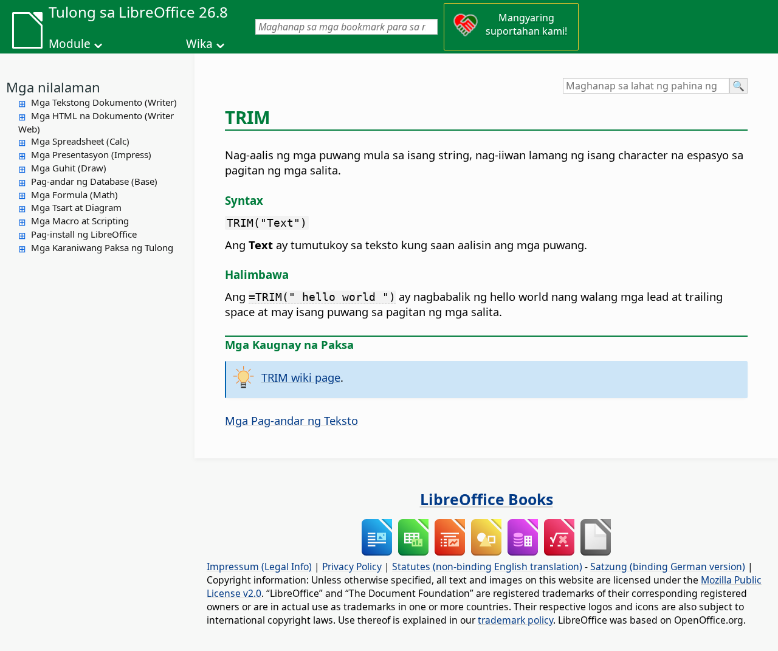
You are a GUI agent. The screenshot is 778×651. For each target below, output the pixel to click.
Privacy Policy (352, 566)
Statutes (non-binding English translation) (487, 566)
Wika (199, 44)
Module (70, 44)
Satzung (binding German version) (667, 566)
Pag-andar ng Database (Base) (94, 181)
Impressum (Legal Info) (259, 566)
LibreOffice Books (486, 499)
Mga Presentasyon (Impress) (91, 154)
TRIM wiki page (300, 377)
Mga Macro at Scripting (80, 221)
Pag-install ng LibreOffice (84, 234)
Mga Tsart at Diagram (76, 207)
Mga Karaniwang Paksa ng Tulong (102, 247)
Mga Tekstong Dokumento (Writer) (104, 102)
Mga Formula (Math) (74, 194)
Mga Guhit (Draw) (68, 168)
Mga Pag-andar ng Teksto (291, 420)
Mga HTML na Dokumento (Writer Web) (96, 122)
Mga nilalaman (53, 87)
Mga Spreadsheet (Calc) (80, 141)
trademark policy (515, 620)
